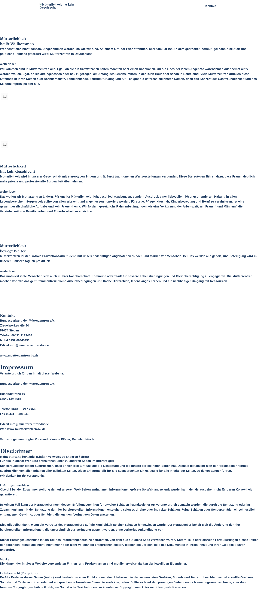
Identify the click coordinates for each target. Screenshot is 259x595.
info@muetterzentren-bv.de (29, 424)
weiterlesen (8, 64)
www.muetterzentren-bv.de (26, 429)
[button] (129, 64)
